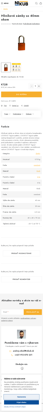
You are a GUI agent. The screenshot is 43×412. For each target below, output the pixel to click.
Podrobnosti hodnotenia (31, 24)
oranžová (37, 165)
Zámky (38, 153)
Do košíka (21, 94)
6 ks (38, 177)
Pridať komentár (21, 279)
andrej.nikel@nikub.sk (23, 350)
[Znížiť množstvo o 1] (32, 86)
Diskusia (29, 114)
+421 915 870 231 (23, 354)
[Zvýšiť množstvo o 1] (39, 86)
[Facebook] (22, 368)
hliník (38, 171)
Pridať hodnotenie (21, 253)
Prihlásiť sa (32, 312)
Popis (6, 114)
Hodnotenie (17, 114)
